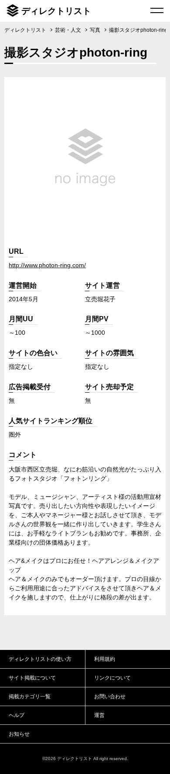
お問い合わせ (110, 696)
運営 (99, 715)
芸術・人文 (68, 30)
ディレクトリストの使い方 (40, 659)
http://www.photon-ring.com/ (47, 265)
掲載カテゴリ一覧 (30, 696)
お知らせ (19, 734)
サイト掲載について (32, 678)
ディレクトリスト (56, 11)
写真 (95, 30)
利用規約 (104, 659)
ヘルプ (16, 715)
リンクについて (112, 678)
